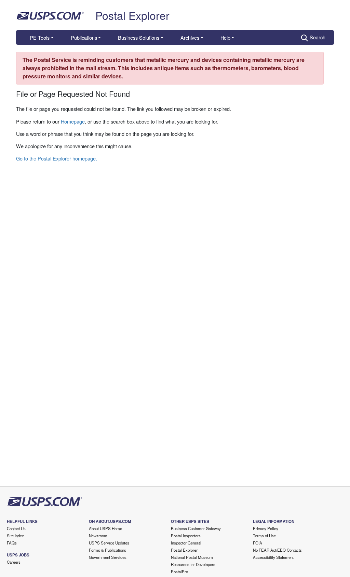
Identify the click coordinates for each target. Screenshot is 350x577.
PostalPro (179, 571)
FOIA (257, 543)
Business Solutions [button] (138, 37)
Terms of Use (264, 535)
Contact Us (16, 528)
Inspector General (186, 543)
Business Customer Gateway (196, 528)
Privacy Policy (265, 528)
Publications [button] (84, 37)
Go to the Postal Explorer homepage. (56, 158)
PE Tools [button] (40, 37)
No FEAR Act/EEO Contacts (277, 550)
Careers (14, 562)
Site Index (15, 535)
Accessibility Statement (273, 557)
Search (317, 37)
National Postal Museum (192, 557)
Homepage (73, 121)
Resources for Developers (193, 564)
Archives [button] (189, 37)
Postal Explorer (132, 15)
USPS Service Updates (109, 543)
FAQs (12, 543)
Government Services (107, 557)
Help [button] (225, 37)
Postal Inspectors (186, 535)
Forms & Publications (107, 550)
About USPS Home (105, 528)
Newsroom (98, 535)
